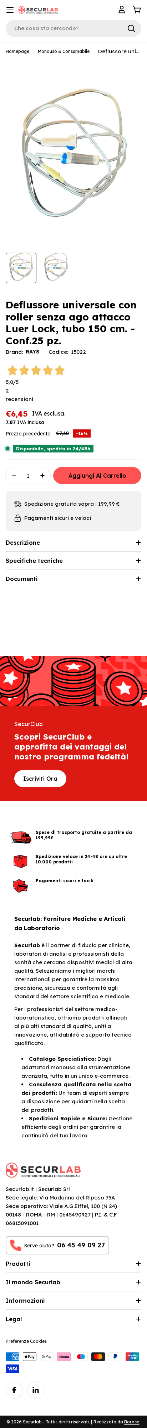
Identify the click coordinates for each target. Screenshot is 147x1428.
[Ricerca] (131, 28)
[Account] (122, 10)
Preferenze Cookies (26, 1341)
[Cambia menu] (10, 10)
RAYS (33, 351)
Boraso (132, 1421)
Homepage (17, 51)
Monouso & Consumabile (64, 51)
